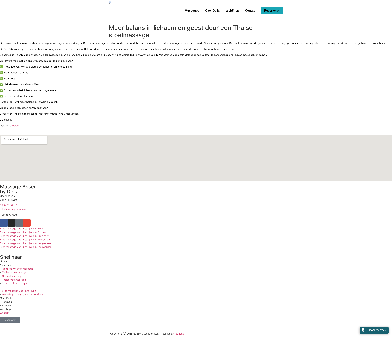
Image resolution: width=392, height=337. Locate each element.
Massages (192, 10)
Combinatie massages (15, 283)
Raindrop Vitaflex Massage (17, 268)
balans (16, 125)
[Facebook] (4, 223)
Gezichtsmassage (12, 276)
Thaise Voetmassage (14, 279)
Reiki (5, 287)
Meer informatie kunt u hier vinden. (59, 113)
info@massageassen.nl (13, 209)
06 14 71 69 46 (8, 205)
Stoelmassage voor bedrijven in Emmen (23, 232)
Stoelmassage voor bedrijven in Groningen (24, 235)
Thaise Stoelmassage (14, 272)
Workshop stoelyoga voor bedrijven (22, 294)
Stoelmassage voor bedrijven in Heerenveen (25, 239)
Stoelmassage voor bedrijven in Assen (22, 228)
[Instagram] (11, 223)
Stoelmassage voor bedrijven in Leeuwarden (25, 246)
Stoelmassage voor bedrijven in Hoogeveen (25, 243)
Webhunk (178, 333)
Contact (250, 10)
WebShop (232, 10)
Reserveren (272, 10)
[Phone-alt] (19, 223)
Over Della (212, 10)
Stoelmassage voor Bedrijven (19, 290)
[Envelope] (27, 223)
